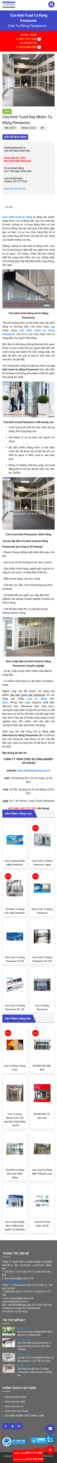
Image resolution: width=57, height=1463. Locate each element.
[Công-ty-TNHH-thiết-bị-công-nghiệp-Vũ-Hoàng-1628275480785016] (5, 1426)
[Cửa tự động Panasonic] (42, 984)
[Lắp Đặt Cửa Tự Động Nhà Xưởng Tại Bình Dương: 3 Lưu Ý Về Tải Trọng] (8, 1357)
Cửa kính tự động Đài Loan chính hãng (14, 1173)
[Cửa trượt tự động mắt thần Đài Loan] (42, 1148)
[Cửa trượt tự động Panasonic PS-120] (42, 936)
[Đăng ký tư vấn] (50, 1428)
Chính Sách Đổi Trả (14, 1406)
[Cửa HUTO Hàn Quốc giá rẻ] (42, 1201)
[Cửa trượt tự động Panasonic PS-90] (14, 936)
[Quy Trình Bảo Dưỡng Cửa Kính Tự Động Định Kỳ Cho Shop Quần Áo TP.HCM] (8, 1342)
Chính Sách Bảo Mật (15, 1401)
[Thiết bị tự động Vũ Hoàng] (8, 4)
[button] (51, 56)
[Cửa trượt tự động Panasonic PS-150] (14, 984)
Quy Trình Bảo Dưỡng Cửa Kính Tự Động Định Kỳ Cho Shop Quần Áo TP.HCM (34, 1346)
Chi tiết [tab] (9, 207)
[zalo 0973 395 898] (39, 47)
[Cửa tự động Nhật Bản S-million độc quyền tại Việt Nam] (14, 1200)
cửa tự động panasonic (27, 26)
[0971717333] (50, 1439)
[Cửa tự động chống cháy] (14, 1045)
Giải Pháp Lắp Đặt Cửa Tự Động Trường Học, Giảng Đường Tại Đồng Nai (34, 1372)
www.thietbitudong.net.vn (15, 1281)
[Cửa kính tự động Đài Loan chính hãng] (14, 1149)
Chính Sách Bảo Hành (15, 1397)
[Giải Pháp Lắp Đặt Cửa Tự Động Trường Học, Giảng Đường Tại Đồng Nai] (8, 1368)
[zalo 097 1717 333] (39, 39)
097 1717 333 (27, 39)
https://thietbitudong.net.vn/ (33, 770)
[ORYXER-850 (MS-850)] (42, 1045)
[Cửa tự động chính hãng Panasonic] (14, 839)
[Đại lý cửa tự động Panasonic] (42, 888)
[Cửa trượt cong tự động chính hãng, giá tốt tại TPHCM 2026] (8, 1331)
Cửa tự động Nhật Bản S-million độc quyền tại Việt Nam (15, 1226)
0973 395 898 (27, 47)
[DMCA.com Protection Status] (40, 1440)
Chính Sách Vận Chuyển (16, 1411)
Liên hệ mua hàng (15, 136)
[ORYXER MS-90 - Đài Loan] (42, 1093)
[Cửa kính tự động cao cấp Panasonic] (14, 888)
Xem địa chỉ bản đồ (14, 188)
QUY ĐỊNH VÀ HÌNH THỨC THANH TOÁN (24, 1415)
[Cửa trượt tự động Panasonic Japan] (42, 840)
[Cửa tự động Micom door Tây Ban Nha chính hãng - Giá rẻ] (14, 1093)
